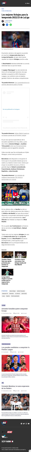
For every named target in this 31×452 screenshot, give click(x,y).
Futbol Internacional (7, 10)
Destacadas (11, 293)
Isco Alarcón (17, 293)
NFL (2, 382)
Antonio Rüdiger (13, 291)
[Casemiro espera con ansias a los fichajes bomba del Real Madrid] (21, 254)
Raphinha (8, 296)
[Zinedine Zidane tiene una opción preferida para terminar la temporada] (7, 254)
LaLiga (3, 296)
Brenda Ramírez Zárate (7, 313)
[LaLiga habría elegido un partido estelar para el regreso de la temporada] (7, 272)
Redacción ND (9, 20)
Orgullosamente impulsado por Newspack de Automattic (14, 449)
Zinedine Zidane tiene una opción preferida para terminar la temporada (6, 263)
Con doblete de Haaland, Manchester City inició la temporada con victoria (13, 177)
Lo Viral (3, 305)
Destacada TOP (5, 293)
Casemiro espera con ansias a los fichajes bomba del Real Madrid (20, 262)
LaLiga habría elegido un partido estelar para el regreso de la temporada (7, 280)
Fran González (5, 352)
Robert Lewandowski (15, 296)
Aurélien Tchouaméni (21, 291)
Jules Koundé (23, 293)
